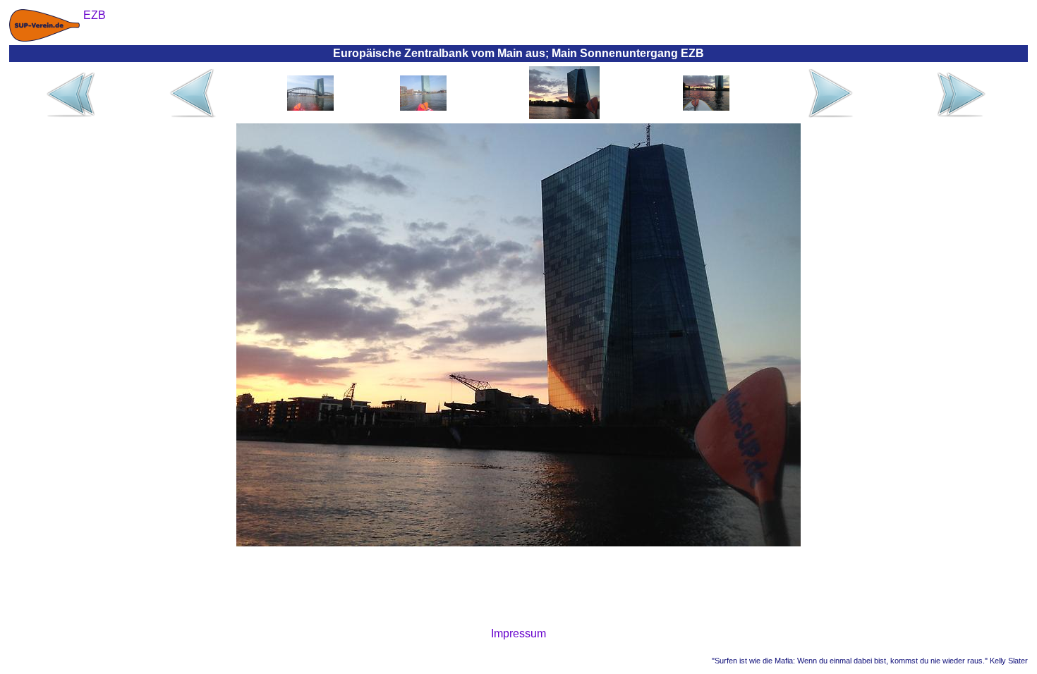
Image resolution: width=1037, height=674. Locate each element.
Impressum (518, 633)
